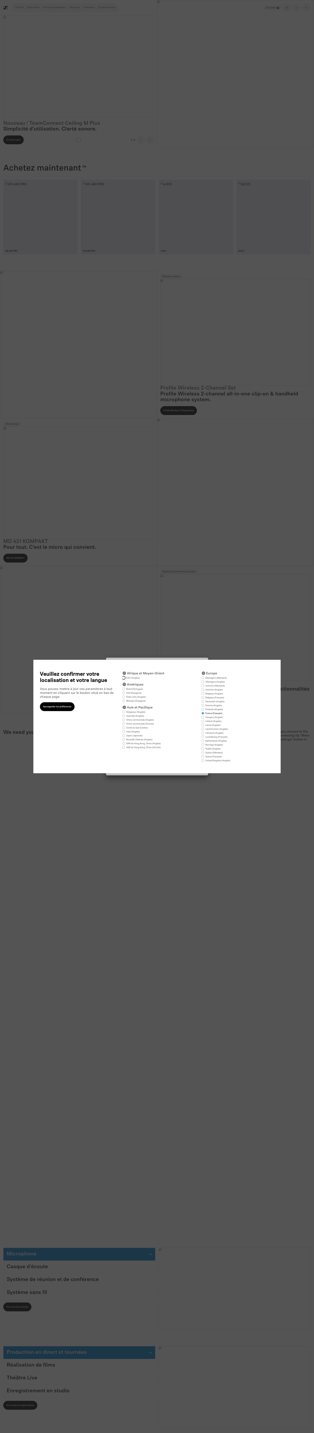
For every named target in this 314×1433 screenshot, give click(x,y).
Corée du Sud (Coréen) (137, 728)
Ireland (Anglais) (213, 721)
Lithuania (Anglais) (214, 733)
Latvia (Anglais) (212, 725)
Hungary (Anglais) (214, 717)
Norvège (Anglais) (214, 745)
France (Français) (213, 713)
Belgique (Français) (214, 698)
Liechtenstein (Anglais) (216, 729)
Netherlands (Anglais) (216, 741)
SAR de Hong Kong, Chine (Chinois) (143, 748)
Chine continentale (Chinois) (140, 724)
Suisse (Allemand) (214, 753)
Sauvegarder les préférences (57, 707)
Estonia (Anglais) (213, 706)
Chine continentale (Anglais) (140, 720)
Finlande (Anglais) (214, 709)
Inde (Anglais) (133, 732)
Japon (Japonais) (134, 736)
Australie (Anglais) (135, 716)
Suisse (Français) (213, 757)
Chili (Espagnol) (133, 693)
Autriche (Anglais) (214, 690)
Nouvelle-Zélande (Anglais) (139, 740)
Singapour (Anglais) (135, 712)
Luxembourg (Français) (216, 737)
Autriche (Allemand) (215, 686)
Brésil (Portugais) (134, 689)
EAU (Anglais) (133, 678)
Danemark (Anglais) (215, 702)
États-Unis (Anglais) (136, 697)
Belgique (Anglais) (214, 694)
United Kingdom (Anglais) (217, 761)
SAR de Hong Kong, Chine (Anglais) (143, 744)
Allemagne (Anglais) (215, 682)
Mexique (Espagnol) (136, 701)
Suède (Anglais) (213, 749)
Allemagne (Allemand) (216, 678)
